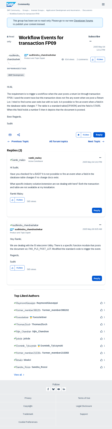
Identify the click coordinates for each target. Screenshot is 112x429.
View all (18, 375)
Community (24, 4)
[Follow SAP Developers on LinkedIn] (64, 389)
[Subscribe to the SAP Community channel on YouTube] (58, 389)
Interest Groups (37, 10)
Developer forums (83, 20)
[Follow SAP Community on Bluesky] (53, 389)
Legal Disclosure (84, 406)
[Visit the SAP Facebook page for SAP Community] (48, 389)
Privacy (28, 398)
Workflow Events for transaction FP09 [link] (24, 14)
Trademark (28, 414)
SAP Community (13, 10)
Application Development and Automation (63, 10)
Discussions (87, 10)
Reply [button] (99, 135)
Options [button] (89, 41)
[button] (93, 59)
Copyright (28, 406)
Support (84, 414)
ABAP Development (16, 75)
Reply (97, 210)
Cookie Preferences (28, 422)
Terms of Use (84, 398)
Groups (25, 10)
